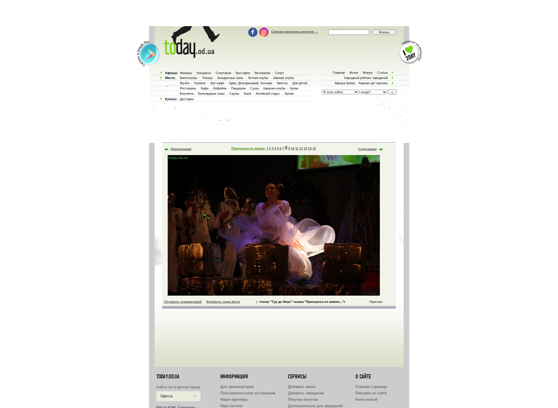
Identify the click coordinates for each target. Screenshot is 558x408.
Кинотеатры (188, 78)
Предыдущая (181, 149)
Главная (339, 72)
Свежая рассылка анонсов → (294, 31)
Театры (207, 78)
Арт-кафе (217, 83)
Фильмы (186, 73)
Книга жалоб (366, 399)
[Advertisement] (279, 13)
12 (301, 148)
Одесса (166, 396)
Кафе (205, 88)
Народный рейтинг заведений (366, 78)
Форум (368, 72)
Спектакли (223, 73)
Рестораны (188, 88)
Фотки (353, 72)
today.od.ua (167, 376)
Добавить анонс (302, 386)
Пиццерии (238, 88)
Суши (254, 88)
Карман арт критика (373, 83)
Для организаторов (237, 386)
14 (310, 148)
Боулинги (187, 93)
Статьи (382, 72)
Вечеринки (262, 73)
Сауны (234, 93)
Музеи (184, 83)
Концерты (204, 73)
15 (314, 148)
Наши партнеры (234, 399)
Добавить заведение (306, 393)
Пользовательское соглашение (247, 393)
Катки (294, 88)
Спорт (279, 73)
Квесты (282, 83)
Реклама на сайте (371, 393)
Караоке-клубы (274, 88)
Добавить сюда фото (223, 301)
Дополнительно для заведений (315, 406)
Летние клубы (258, 78)
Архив (289, 93)
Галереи (200, 83)
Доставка (187, 99)
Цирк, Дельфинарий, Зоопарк (250, 83)
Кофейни (219, 88)
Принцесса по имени (248, 148)
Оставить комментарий (183, 301)
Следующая (367, 149)
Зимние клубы (283, 78)
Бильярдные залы (211, 93)
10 (292, 148)
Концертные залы (230, 78)
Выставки (243, 73)
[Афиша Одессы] (191, 56)
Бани (247, 93)
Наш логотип (231, 406)
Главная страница (371, 386)
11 (296, 148)
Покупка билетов (303, 399)
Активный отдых (268, 93)
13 (305, 148)
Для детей (299, 83)
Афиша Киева (345, 83)
